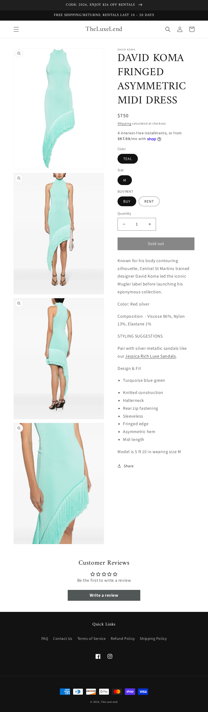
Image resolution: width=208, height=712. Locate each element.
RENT (149, 201)
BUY (127, 201)
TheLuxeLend (109, 702)
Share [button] (129, 465)
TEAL (127, 158)
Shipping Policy (153, 638)
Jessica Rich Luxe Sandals (150, 356)
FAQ (44, 638)
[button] (16, 29)
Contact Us (62, 638)
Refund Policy (123, 638)
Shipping (124, 123)
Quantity (124, 213)
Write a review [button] (104, 595)
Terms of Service (91, 638)
